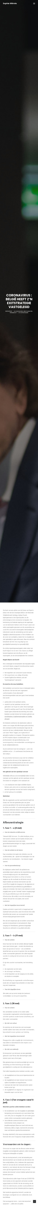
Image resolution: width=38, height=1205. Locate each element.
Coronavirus (19, 311)
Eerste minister (28, 311)
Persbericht (13, 312)
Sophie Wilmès (24, 312)
